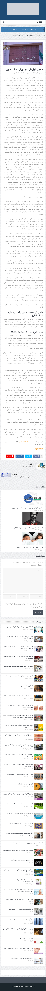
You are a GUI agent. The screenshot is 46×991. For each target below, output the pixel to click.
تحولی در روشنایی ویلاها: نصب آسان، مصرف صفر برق (18, 803)
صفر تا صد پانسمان (28, 466)
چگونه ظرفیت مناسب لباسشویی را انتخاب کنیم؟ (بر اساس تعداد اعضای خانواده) (19, 834)
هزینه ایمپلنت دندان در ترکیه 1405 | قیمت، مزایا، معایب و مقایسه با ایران (18, 657)
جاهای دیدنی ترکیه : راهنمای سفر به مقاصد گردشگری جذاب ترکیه (18, 870)
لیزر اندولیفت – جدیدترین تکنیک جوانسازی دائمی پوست (18, 948)
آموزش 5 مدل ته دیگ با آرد (25, 784)
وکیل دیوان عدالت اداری (25, 441)
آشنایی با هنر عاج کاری (27, 685)
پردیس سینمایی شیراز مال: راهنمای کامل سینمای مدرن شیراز (18, 929)
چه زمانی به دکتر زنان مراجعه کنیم (22, 476)
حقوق (28, 73)
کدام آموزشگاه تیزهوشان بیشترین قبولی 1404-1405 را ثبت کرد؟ (18, 755)
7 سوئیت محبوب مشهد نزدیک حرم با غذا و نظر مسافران (18, 695)
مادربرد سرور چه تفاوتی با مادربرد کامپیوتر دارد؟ (20, 774)
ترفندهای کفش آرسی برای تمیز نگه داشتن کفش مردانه (19, 900)
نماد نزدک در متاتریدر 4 (26, 938)
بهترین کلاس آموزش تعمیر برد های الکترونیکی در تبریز (18, 793)
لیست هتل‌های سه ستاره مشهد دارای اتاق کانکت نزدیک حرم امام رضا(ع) (18, 765)
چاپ (21, 73)
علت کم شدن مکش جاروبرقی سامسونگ (22, 958)
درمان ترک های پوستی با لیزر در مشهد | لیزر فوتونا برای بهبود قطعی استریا (18, 706)
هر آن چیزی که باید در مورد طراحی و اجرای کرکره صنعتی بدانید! (18, 920)
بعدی (15, 474)
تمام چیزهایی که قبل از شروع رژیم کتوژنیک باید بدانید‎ (18, 850)
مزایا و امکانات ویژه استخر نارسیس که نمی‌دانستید (19, 813)
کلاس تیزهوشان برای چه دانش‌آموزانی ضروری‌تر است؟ (18, 676)
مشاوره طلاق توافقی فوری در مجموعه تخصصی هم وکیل (27, 507)
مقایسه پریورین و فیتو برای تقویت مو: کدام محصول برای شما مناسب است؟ (18, 880)
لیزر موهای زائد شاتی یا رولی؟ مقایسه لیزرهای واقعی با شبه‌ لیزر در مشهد (18, 637)
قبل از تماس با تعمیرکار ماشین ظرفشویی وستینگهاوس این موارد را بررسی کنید (18, 647)
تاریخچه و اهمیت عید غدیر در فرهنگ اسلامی (21, 823)
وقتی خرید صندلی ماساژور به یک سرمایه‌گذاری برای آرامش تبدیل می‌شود (19, 745)
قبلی (30, 464)
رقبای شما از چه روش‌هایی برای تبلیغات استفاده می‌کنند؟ (28, 843)
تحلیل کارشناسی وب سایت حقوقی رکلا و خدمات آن (28, 527)
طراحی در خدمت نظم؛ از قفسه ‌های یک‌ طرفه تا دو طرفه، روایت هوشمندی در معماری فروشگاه (18, 716)
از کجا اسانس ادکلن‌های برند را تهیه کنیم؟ (21, 860)
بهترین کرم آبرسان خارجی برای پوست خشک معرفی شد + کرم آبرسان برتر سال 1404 (18, 890)
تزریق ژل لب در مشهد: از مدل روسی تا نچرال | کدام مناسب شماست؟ (19, 736)
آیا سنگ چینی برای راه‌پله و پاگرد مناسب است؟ (20, 909)
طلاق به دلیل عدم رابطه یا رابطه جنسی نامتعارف (29, 547)
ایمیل (15, 73)
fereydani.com (38, 449)
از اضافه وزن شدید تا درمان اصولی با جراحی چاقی (20, 626)
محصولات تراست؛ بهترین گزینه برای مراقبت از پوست (18, 666)
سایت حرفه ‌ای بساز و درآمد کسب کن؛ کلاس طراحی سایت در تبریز (19, 726)
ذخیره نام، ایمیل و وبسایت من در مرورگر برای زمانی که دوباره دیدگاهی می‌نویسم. (24, 605)
